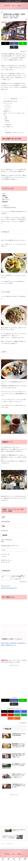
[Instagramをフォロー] (20, 711)
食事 (19, 662)
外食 (3, 662)
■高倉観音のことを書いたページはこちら (15, 132)
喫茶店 (25, 660)
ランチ (7, 122)
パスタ (15, 660)
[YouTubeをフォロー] (7, 715)
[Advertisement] (14, 680)
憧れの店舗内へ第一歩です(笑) (10, 101)
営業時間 (7, 120)
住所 (6, 116)
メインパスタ (8, 107)
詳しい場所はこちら (8, 126)
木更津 (7, 662)
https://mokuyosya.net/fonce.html (9, 588)
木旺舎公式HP (8, 124)
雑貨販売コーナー (8, 111)
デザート (7, 109)
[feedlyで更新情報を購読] (20, 715)
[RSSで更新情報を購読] (14, 718)
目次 (12, 98)
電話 (6, 118)
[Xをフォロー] (7, 711)
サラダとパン (8, 105)
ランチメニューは (8, 103)
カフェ (11, 660)
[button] (14, 47)
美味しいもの (5, 660)
